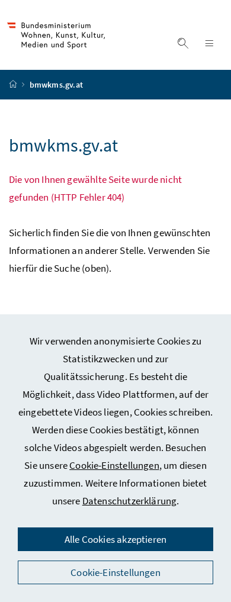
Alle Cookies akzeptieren (115, 539)
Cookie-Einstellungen (114, 465)
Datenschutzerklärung (129, 500)
